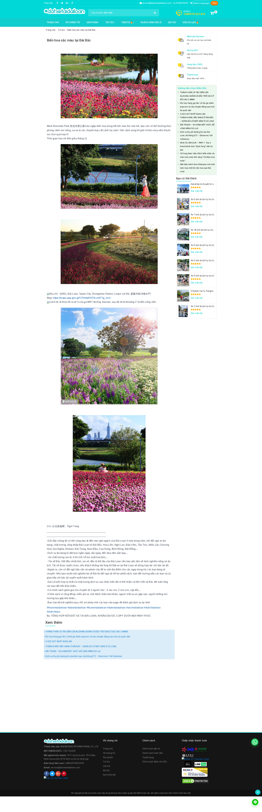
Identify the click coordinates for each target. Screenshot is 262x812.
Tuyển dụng (148, 757)
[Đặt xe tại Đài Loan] (64, 11)
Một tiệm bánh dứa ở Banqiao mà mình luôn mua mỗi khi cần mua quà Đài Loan (197, 168)
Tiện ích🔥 (127, 22)
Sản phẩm (92, 22)
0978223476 (181, 3)
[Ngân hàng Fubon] (195, 758)
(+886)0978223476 (74, 763)
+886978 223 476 (194, 14)
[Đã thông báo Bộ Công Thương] (72, 778)
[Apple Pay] (188, 764)
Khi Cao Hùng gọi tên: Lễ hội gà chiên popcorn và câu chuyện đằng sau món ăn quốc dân (87, 636)
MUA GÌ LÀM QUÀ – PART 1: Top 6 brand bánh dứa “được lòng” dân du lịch (196, 146)
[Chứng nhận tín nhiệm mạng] (195, 771)
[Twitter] (62, 3)
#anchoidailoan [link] (135, 607)
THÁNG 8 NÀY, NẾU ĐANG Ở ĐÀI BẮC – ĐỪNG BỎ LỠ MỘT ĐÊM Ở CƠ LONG (80, 646)
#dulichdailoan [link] (152, 607)
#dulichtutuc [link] (53, 611)
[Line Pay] (201, 764)
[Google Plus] (67, 3)
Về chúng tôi (73, 22)
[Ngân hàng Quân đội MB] (188, 749)
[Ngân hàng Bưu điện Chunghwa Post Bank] (201, 749)
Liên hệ (106, 766)
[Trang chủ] (72, 741)
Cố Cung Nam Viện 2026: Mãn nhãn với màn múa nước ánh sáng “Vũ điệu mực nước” (197, 157)
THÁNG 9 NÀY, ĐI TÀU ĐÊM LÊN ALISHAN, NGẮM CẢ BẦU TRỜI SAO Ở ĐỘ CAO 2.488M (86, 631)
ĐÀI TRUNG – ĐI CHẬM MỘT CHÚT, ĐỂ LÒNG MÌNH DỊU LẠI (72, 651)
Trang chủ (53, 22)
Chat (214, 3)
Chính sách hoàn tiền (152, 753)
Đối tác (172, 22)
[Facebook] (57, 3)
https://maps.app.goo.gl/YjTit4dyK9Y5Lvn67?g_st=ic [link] (82, 298)
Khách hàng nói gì (151, 22)
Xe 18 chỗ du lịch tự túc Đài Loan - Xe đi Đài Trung (214, 230)
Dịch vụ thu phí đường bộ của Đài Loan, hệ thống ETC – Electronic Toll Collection (83, 656)
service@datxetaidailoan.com (157, 3)
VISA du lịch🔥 (191, 22)
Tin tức (110, 22)
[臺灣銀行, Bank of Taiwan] (188, 755)
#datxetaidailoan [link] (76, 607)
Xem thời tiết (109, 775)
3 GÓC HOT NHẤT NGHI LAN (58, 641)
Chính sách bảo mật (182, 793)
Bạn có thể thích (186, 178)
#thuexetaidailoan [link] (57, 607)
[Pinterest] (72, 3)
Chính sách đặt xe (151, 748)
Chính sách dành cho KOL (154, 761)
